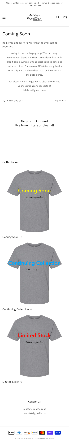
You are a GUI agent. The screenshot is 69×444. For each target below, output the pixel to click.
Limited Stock (10, 381)
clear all (48, 125)
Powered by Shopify (47, 438)
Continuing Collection (15, 309)
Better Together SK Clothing (30, 438)
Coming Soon (10, 237)
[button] (4, 17)
